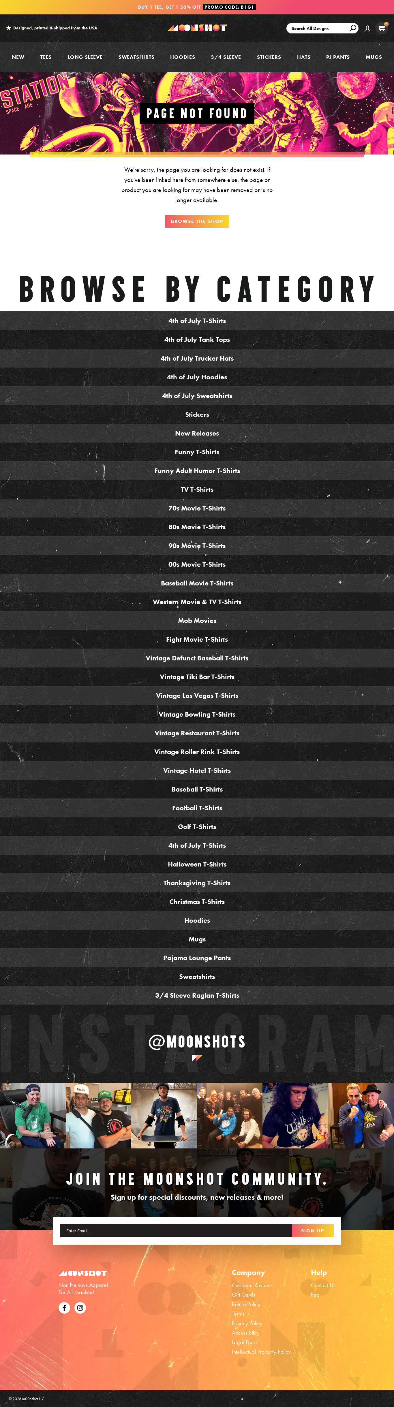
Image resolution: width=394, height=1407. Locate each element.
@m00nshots (197, 1041)
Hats (304, 57)
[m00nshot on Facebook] (64, 1307)
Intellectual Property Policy (261, 1351)
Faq (315, 1294)
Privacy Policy (247, 1323)
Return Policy (246, 1304)
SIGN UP (312, 1230)
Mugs (374, 57)
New (18, 57)
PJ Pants (338, 57)
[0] (381, 28)
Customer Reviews (252, 1285)
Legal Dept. (245, 1342)
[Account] (367, 33)
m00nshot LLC (33, 1398)
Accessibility (245, 1332)
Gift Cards (243, 1294)
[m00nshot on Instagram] (33, 1115)
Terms (238, 1313)
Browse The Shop (197, 221)
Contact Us (323, 1285)
